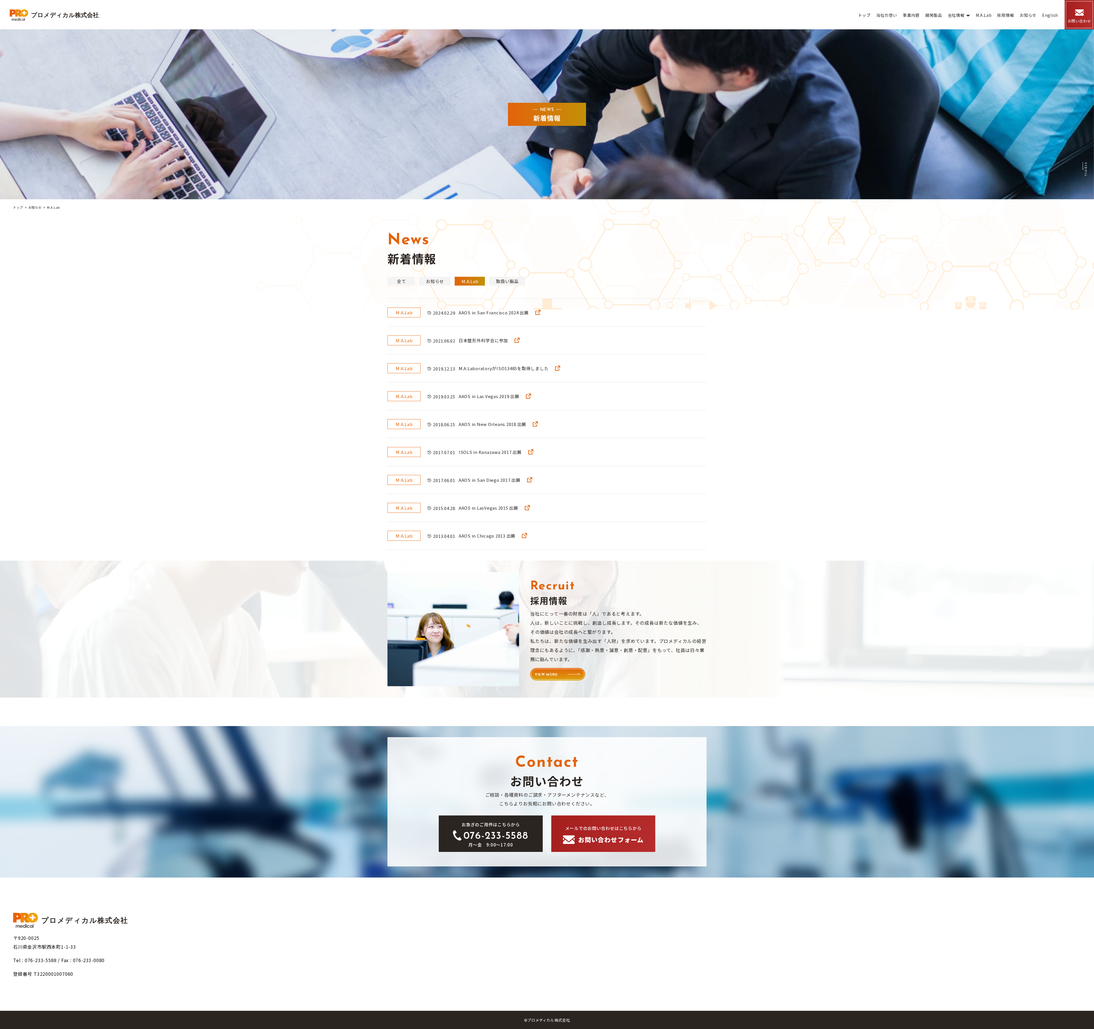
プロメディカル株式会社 (65, 15)
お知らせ (1028, 15)
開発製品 (933, 15)
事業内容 (911, 15)
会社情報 (956, 15)
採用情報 (1005, 15)
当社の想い (886, 15)
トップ (864, 15)
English (1050, 15)
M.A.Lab (984, 15)
